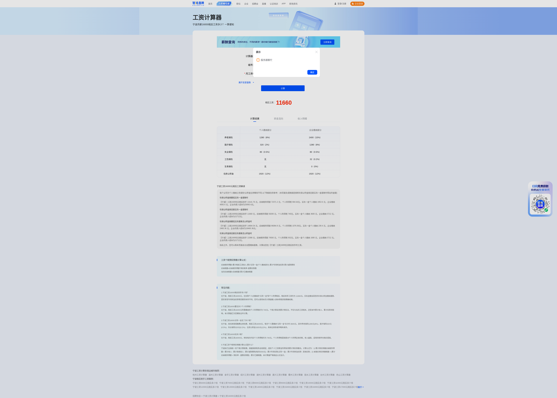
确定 (312, 72)
